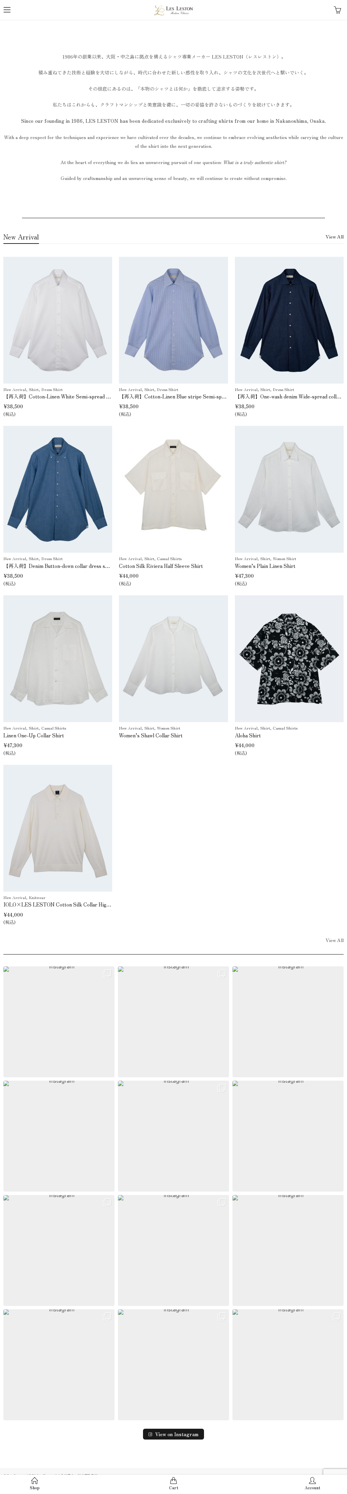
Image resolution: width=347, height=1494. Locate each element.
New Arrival (14, 389)
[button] (59, 1021)
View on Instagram (177, 1434)
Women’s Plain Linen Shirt (265, 565)
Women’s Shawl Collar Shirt (151, 735)
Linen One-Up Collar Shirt (33, 735)
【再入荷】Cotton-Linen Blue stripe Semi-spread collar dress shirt (195, 396)
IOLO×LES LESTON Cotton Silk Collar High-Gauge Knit (70, 904)
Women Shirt (284, 558)
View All (335, 236)
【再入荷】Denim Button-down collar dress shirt (58, 565)
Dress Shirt (52, 389)
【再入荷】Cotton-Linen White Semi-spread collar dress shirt (74, 396)
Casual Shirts (169, 558)
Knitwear (37, 897)
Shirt (34, 389)
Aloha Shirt (248, 735)
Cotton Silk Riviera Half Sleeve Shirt (161, 565)
